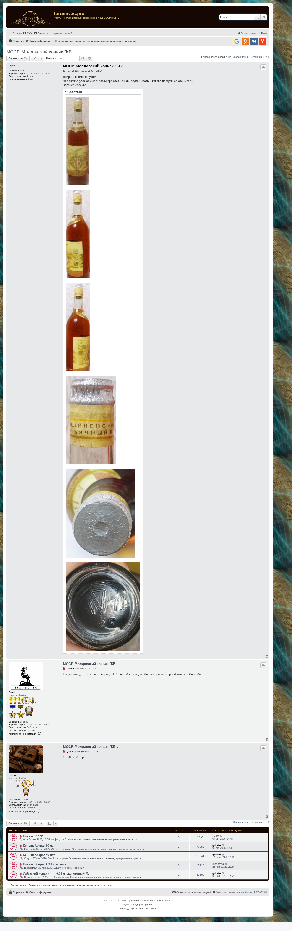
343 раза (32, 727)
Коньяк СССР (33, 836)
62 (24, 70)
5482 (25, 799)
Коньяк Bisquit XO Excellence (44, 864)
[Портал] (31, 17)
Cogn (27, 858)
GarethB (29, 849)
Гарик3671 (15, 65)
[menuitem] (27, 33)
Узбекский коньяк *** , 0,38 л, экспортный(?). (56, 873)
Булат (22, 839)
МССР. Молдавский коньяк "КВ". (40, 51)
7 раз (30, 76)
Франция (79, 867)
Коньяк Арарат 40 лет (39, 855)
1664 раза (32, 805)
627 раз (32, 730)
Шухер (28, 877)
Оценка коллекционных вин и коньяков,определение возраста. (101, 839)
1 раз (31, 79)
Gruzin (12, 692)
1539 (25, 721)
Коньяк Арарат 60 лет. (39, 845)
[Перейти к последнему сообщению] (221, 836)
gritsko (12, 775)
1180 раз (32, 807)
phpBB (130, 900)
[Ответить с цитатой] (263, 67)
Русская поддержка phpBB (137, 904)
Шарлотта (30, 867)
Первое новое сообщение (216, 57)
